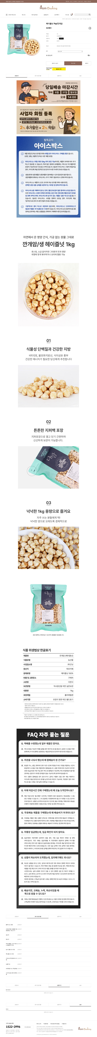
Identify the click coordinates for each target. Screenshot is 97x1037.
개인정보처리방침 (54, 1023)
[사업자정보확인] (69, 1030)
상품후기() (59, 76)
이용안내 (64, 1023)
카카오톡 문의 (27, 1027)
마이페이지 (75, 1)
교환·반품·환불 (38, 76)
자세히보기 (61, 38)
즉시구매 (73, 63)
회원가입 (67, 1)
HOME (63, 18)
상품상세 (16, 76)
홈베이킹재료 (68, 18)
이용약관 (45, 1023)
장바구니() (80, 1)
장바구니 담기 (55, 63)
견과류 (81, 18)
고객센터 (85, 1)
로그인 (71, 1)
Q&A (80, 76)
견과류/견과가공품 (75, 18)
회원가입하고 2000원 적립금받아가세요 (15, 1)
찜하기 (86, 63)
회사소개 (39, 1023)
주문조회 (89, 1)
